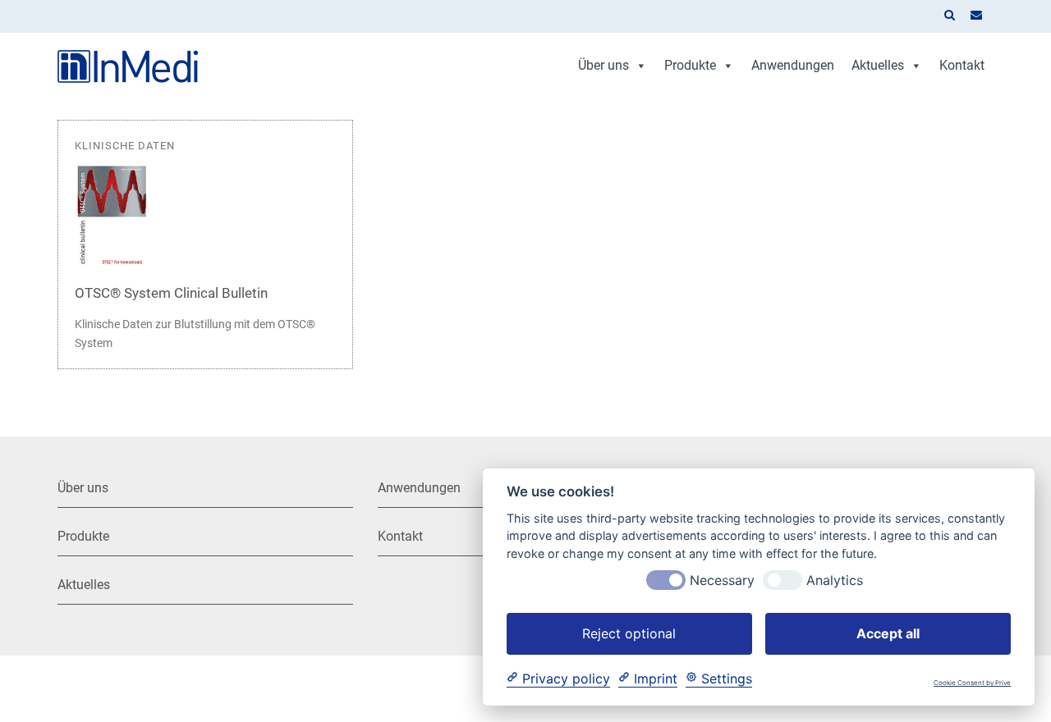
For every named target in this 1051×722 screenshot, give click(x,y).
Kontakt (961, 65)
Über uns (603, 65)
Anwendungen (792, 65)
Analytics (834, 579)
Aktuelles (877, 65)
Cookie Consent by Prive (972, 683)
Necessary (722, 579)
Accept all (888, 632)
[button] (949, 16)
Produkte (690, 65)
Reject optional (629, 632)
